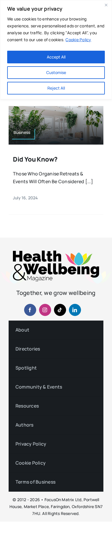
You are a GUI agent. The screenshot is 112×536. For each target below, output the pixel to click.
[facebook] (30, 310)
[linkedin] (75, 310)
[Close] (106, 4)
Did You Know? (35, 159)
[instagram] (45, 310)
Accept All (56, 57)
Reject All (56, 88)
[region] (56, 49)
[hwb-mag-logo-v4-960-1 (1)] (56, 253)
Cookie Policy (78, 39)
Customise (56, 72)
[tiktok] (60, 310)
